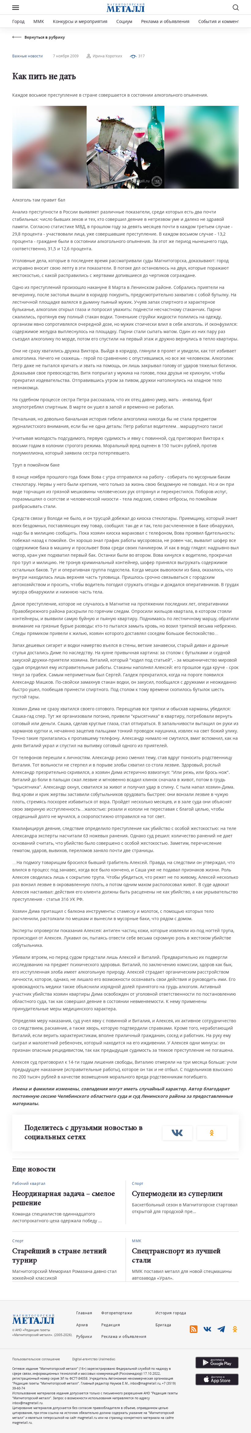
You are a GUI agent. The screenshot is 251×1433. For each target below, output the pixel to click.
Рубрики (84, 1336)
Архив (82, 1324)
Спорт (138, 1183)
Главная (84, 1313)
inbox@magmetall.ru (145, 1383)
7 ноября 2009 (66, 56)
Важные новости (27, 56)
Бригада (163, 1324)
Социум (124, 21)
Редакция (110, 1324)
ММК (38, 21)
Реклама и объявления (165, 21)
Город (18, 21)
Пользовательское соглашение (36, 1359)
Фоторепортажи (117, 1313)
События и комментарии (224, 21)
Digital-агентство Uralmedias (93, 1359)
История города (170, 1313)
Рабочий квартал (29, 1183)
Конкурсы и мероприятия (81, 21)
